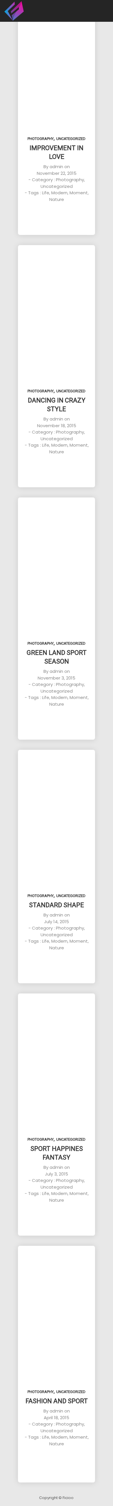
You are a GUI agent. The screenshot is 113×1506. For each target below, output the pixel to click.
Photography (41, 138)
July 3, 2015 (56, 1174)
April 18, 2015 (56, 1418)
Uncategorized (70, 138)
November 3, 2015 (56, 678)
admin (56, 166)
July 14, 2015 (56, 922)
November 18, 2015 (56, 426)
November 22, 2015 (56, 173)
